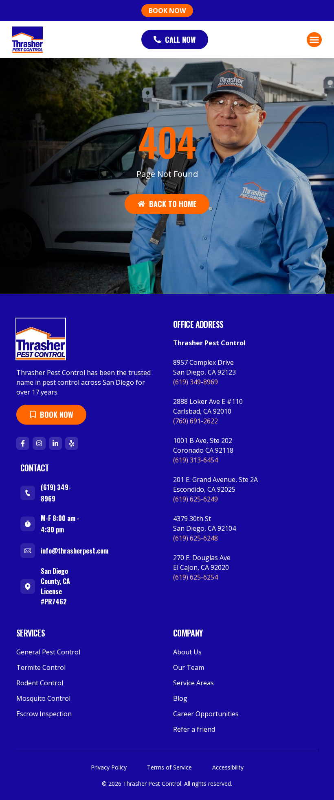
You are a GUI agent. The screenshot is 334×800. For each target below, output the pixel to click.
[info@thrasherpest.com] (27, 550)
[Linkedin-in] (55, 443)
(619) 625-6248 (195, 538)
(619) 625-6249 (195, 499)
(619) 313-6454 (195, 460)
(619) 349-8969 (195, 381)
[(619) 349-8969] (27, 493)
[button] (314, 40)
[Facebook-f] (22, 443)
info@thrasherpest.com (74, 551)
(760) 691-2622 (195, 420)
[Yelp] (71, 443)
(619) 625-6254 (195, 577)
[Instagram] (39, 443)
